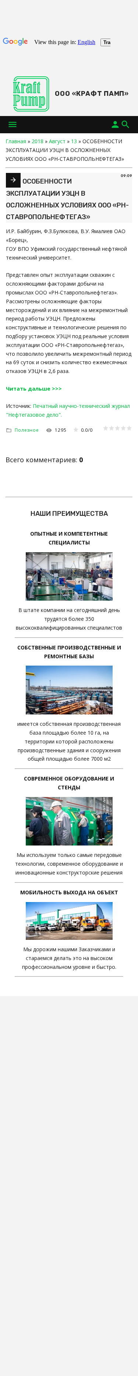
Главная (16, 141)
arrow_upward (121, 1359)
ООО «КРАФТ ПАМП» (92, 94)
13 (74, 141)
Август (57, 141)
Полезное (27, 430)
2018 (37, 141)
